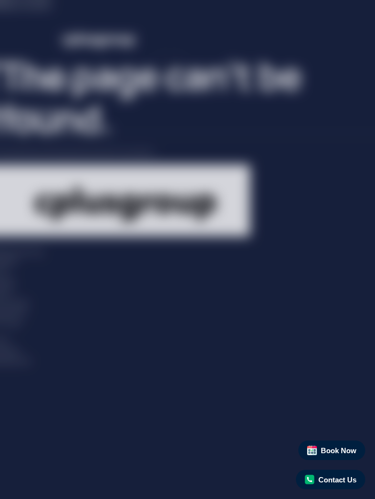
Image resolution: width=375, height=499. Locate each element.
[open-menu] (170, 64)
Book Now (338, 450)
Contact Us (337, 480)
